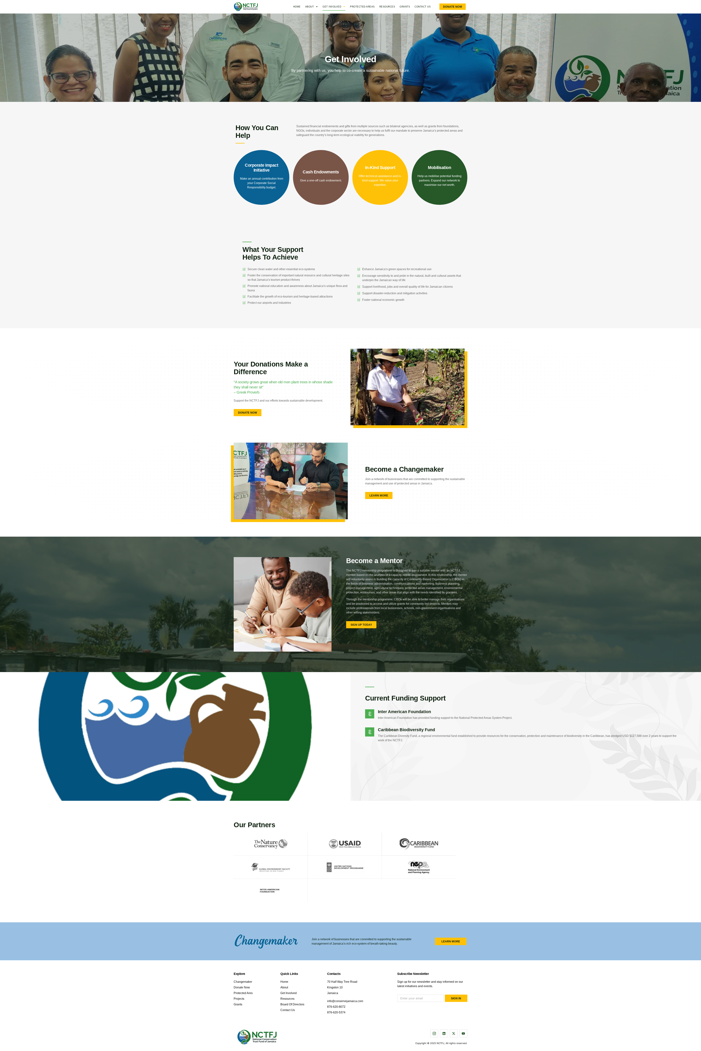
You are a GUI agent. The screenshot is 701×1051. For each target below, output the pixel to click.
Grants (405, 6)
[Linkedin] (444, 1033)
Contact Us (423, 6)
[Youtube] (463, 1033)
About (309, 6)
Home (297, 6)
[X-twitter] (454, 1033)
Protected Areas (362, 6)
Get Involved (332, 6)
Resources (387, 6)
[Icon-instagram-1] (434, 1033)
